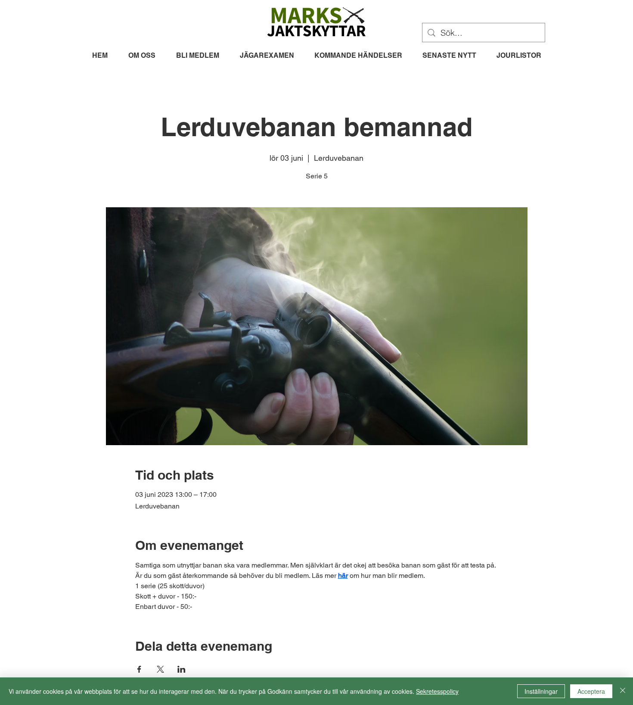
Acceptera (591, 691)
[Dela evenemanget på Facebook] (139, 669)
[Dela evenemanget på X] (160, 669)
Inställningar (541, 691)
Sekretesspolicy (437, 691)
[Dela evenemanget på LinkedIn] (181, 669)
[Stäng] (622, 691)
